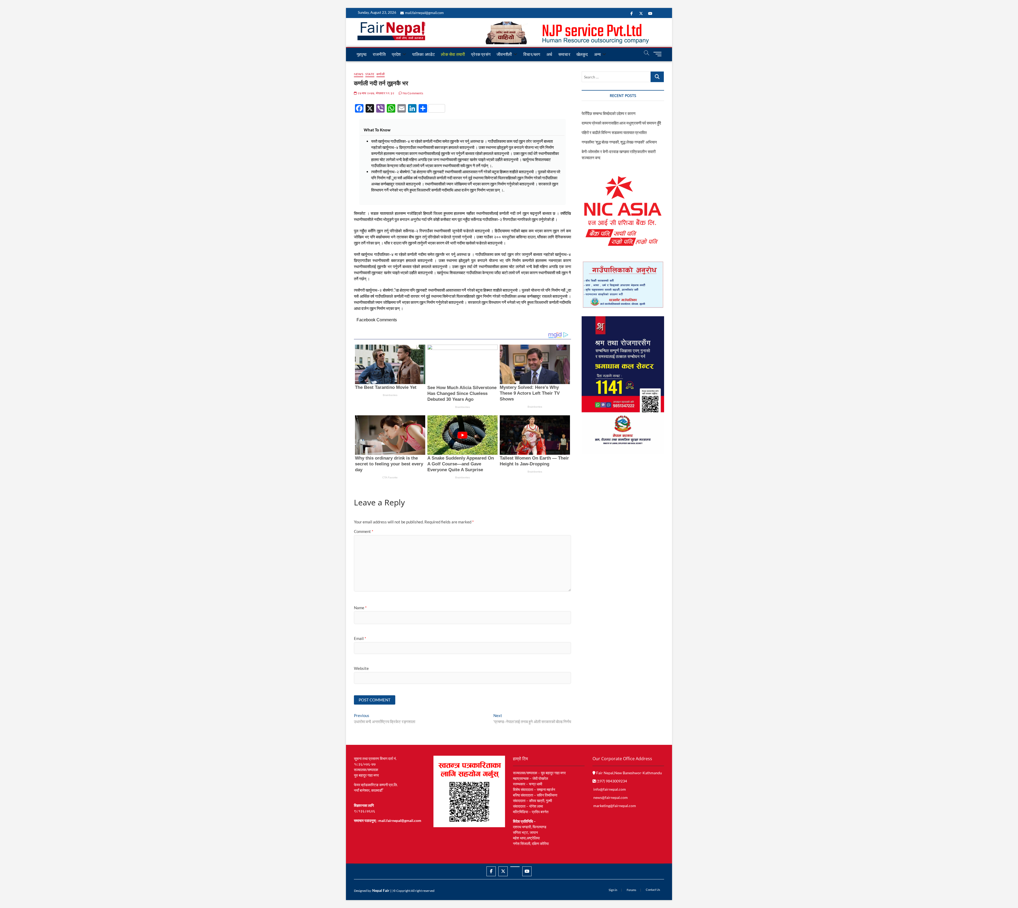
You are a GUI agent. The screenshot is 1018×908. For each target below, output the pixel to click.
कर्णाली (380, 74)
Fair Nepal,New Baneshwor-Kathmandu (628, 773)
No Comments (412, 93)
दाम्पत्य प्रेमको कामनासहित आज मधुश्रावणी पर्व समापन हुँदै (621, 123)
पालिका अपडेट (423, 54)
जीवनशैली (504, 54)
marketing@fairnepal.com (614, 805)
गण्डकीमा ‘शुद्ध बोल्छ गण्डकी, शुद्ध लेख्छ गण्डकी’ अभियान (619, 142)
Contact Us (653, 889)
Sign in (613, 890)
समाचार (564, 54)
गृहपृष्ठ (362, 54)
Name (360, 607)
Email (360, 638)
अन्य (597, 54)
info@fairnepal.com (609, 789)
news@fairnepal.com (610, 797)
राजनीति (379, 54)
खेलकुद (582, 54)
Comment (363, 531)
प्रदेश (396, 54)
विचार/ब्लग (531, 54)
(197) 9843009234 (611, 781)
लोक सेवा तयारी (453, 54)
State (369, 74)
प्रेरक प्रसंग (480, 54)
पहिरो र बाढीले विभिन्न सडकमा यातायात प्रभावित (614, 132)
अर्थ (549, 54)
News (358, 74)
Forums (631, 890)
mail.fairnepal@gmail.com (424, 13)
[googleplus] (515, 866)
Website (361, 668)
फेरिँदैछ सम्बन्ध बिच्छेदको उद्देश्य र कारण (608, 113)
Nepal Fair (380, 890)
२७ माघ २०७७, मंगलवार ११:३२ (375, 93)
